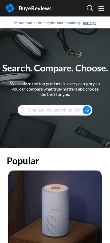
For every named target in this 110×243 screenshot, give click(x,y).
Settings (89, 23)
